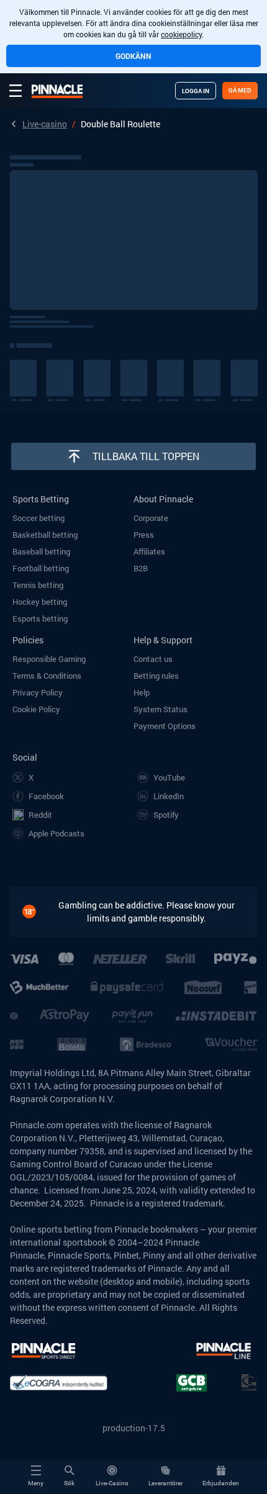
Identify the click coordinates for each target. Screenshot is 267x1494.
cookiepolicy (181, 34)
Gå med (240, 90)
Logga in (195, 91)
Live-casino (44, 124)
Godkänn (133, 56)
